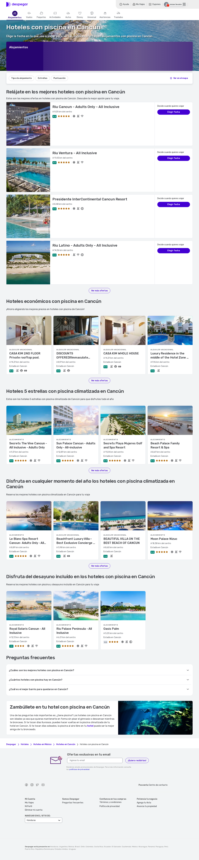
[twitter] (37, 785)
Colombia (89, 847)
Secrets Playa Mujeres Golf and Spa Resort (122, 445)
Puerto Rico (30, 849)
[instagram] (31, 785)
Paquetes (41, 17)
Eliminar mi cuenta (33, 810)
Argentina (63, 847)
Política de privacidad (110, 806)
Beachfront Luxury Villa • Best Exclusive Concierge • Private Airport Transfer (75, 541)
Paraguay (159, 847)
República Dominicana (44, 849)
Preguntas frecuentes (72, 802)
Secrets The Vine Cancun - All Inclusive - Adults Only (28, 445)
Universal (91, 17)
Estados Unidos (61, 849)
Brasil (77, 847)
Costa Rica (98, 847)
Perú (166, 847)
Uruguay (72, 849)
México (135, 847)
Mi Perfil (28, 806)
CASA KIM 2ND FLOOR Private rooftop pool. (24, 355)
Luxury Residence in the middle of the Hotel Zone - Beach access (169, 356)
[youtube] (43, 785)
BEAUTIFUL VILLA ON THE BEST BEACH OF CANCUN (121, 541)
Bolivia (71, 847)
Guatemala (126, 847)
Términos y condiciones (110, 802)
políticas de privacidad (79, 769)
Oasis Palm (111, 628)
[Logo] (17, 4)
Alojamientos (15, 18)
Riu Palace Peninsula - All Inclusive (74, 631)
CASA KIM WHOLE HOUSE (121, 353)
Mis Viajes (29, 802)
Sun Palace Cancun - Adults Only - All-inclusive (75, 445)
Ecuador (107, 847)
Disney (80, 17)
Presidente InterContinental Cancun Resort (89, 199)
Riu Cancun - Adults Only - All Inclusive (85, 107)
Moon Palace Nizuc (163, 539)
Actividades (55, 17)
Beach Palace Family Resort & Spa (164, 445)
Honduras (54, 847)
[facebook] (26, 785)
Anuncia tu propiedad (147, 806)
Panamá (151, 847)
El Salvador (116, 847)
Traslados (118, 17)
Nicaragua (143, 847)
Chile (83, 847)
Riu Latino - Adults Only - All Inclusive (84, 245)
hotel (90, 725)
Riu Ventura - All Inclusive (74, 153)
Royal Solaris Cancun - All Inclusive (27, 631)
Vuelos (29, 17)
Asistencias (105, 17)
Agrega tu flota (144, 802)
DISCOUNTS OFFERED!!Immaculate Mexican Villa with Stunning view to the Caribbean (75, 356)
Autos (68, 17)
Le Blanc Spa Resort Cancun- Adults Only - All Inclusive (26, 541)
